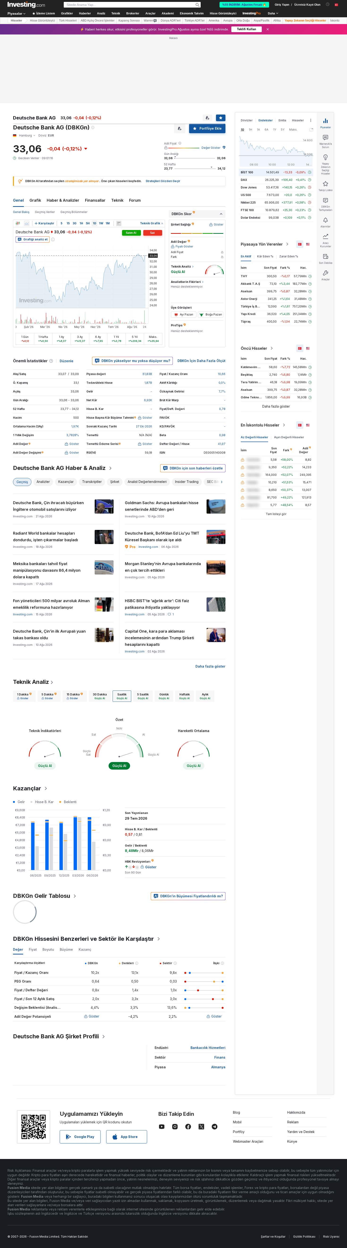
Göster (94, 1016)
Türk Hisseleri (68, 20)
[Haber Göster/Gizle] (118, 223)
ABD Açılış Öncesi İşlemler (97, 20)
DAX (244, 180)
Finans (219, 1057)
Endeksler (265, 120)
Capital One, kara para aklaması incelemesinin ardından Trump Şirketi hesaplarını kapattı (159, 638)
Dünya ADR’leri (171, 20)
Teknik (117, 200)
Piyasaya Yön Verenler (262, 244)
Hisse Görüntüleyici (223, 13)
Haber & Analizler (63, 200)
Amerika (214, 20)
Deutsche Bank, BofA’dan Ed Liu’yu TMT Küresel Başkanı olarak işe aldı (162, 536)
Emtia (282, 120)
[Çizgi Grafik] (26, 223)
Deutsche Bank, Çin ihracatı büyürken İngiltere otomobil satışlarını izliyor (48, 506)
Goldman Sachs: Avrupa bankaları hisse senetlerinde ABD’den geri (162, 506)
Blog (236, 1112)
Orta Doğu (243, 20)
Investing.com (148, 547)
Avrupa (228, 20)
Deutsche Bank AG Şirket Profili (56, 1036)
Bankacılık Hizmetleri (207, 1048)
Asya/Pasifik (261, 20)
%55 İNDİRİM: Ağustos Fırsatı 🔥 (244, 4)
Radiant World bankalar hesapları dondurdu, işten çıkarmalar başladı (45, 536)
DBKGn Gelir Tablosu (41, 895)
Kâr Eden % (265, 256)
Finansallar (95, 200)
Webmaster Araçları (248, 1141)
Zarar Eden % (288, 256)
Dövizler (247, 120)
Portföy (239, 1132)
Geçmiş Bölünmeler (73, 212)
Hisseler (16, 20)
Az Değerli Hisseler (254, 437)
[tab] (24, 696)
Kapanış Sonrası (129, 20)
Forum (135, 200)
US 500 (246, 195)
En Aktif (246, 256)
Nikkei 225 (248, 202)
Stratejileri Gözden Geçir (163, 181)
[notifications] (327, 4)
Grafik (35, 200)
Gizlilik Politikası (304, 1236)
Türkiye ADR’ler (195, 20)
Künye (292, 1141)
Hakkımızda (296, 1112)
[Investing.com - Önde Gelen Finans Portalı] (26, 4)
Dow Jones (249, 187)
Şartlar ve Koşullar (273, 1236)
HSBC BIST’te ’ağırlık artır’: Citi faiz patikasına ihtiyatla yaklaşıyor (157, 604)
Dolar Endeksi (250, 217)
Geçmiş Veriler (45, 212)
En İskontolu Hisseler (260, 425)
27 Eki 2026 (144, 426)
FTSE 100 (247, 210)
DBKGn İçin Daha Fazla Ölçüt (201, 361)
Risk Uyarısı (331, 1236)
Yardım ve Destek (301, 1132)
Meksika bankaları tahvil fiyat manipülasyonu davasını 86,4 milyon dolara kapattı (46, 570)
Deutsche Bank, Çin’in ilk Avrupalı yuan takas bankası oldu (49, 634)
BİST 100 (247, 172)
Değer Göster (211, 147)
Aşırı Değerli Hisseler (289, 437)
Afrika (277, 20)
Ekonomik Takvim (192, 13)
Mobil (237, 1122)
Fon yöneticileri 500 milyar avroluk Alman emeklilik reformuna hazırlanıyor (51, 604)
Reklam (293, 1122)
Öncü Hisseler (254, 348)
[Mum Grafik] (17, 223)
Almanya (218, 1067)
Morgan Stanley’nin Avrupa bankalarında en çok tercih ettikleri (163, 567)
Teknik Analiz (31, 681)
